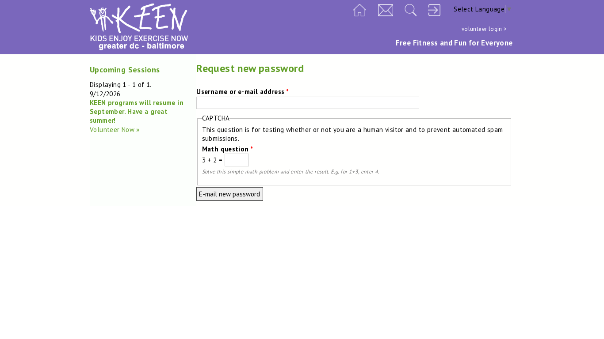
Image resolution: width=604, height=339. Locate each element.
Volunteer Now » (115, 129)
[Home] (139, 48)
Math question (227, 149)
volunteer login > (484, 29)
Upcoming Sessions (125, 69)
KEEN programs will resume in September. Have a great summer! (136, 111)
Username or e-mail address (242, 91)
